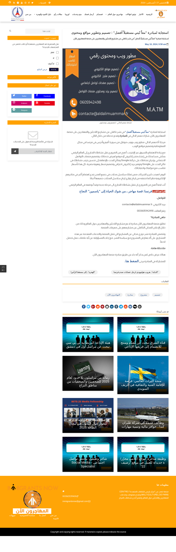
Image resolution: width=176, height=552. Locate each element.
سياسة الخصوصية (27, 515)
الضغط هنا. (132, 261)
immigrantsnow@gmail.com (75, 501)
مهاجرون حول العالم (115, 14)
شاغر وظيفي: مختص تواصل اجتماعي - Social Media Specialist (88, 462)
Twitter (24, 96)
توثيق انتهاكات (131, 14)
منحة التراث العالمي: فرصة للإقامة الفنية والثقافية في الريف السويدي (143, 384)
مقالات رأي (58, 14)
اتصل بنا (42, 515)
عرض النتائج (42, 69)
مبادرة (130, 295)
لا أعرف (51, 64)
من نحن (28, 14)
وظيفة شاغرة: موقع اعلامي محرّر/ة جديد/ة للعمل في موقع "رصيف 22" (143, 462)
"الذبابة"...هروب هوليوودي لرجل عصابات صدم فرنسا (136, 272)
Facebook (47, 96)
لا (53, 58)
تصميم (157, 295)
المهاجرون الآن (113, 295)
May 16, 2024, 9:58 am (155, 44)
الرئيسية (149, 14)
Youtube (47, 103)
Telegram (24, 110)
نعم (52, 52)
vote (54, 69)
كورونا (67, 14)
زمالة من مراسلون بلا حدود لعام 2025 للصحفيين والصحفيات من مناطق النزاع (88, 381)
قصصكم (100, 14)
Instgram (24, 103)
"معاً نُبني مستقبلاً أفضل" (137, 132)
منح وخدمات (77, 14)
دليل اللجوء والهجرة (43, 14)
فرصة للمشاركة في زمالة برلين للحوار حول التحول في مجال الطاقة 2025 (88, 423)
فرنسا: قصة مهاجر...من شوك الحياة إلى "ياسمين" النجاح (115, 191)
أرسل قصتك (89, 14)
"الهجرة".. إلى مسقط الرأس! (83, 272)
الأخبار (141, 14)
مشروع (144, 295)
